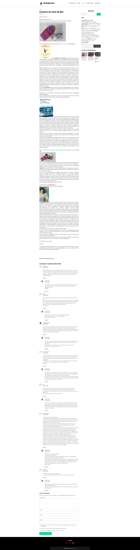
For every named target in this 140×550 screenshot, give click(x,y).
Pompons (88, 35)
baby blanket (97, 23)
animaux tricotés (92, 23)
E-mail (41, 515)
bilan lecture (41, 258)
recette (83, 36)
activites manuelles (85, 21)
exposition (83, 30)
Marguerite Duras (47, 258)
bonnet (90, 24)
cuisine (98, 26)
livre (88, 32)
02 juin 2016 (45, 471)
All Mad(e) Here (49, 3)
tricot (89, 39)
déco (89, 28)
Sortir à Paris (84, 39)
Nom (40, 510)
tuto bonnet (92, 40)
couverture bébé (93, 26)
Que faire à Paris (94, 35)
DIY (82, 28)
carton (98, 24)
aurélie (44, 293)
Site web (41, 519)
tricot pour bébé (84, 40)
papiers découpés (85, 33)
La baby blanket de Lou (97, 59)
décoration (93, 28)
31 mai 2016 (47, 282)
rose (90, 36)
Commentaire (42, 497)
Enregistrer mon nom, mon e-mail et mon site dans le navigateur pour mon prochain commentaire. (58, 525)
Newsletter (97, 46)
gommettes (89, 30)
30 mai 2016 (45, 324)
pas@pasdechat (46, 322)
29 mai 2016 (45, 267)
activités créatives (93, 21)
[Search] (99, 14)
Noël (90, 32)
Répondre (44, 278)
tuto (89, 40)
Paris (91, 33)
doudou (86, 28)
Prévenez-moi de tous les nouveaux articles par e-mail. (52, 530)
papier (93, 32)
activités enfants (84, 23)
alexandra (45, 266)
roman (52, 258)
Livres (40, 9)
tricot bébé (94, 39)
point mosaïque (84, 35)
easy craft (98, 28)
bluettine (44, 469)
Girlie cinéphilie (46, 413)
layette (85, 32)
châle (82, 26)
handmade (95, 30)
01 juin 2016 (47, 451)
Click (68, 248)
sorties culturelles (95, 36)
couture (88, 26)
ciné (86, 26)
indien (82, 32)
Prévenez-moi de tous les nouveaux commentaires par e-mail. (53, 528)
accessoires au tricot (87, 20)
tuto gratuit (84, 42)
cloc (44, 384)
